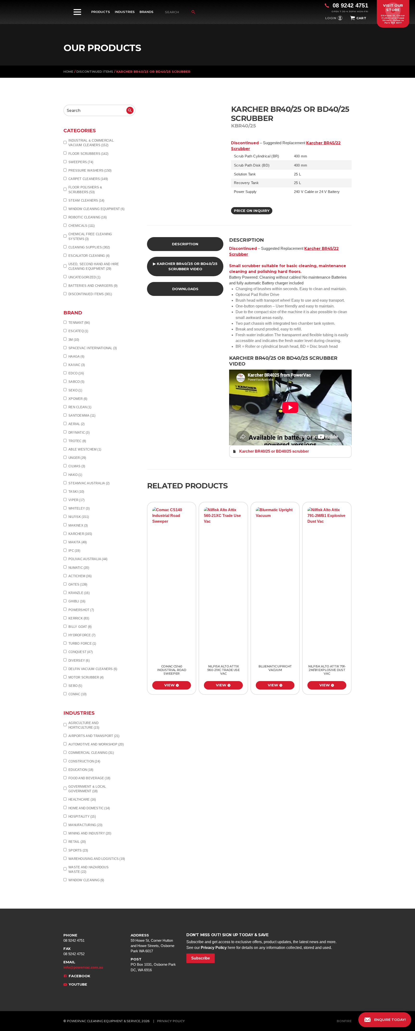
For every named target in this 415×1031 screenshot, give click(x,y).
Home (68, 71)
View (169, 685)
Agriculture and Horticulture (83, 725)
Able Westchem (84, 449)
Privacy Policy (214, 948)
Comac (77, 694)
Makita (77, 542)
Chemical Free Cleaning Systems (90, 236)
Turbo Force (82, 643)
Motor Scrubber (86, 677)
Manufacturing (85, 825)
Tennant (79, 322)
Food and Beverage (89, 778)
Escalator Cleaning (89, 256)
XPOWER (77, 399)
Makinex (78, 525)
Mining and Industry (89, 833)
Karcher (80, 534)
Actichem (80, 576)
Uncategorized (84, 277)
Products (100, 12)
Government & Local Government (87, 789)
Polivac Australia (87, 559)
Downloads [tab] (185, 289)
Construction (84, 761)
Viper (76, 500)
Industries (125, 12)
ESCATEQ (78, 331)
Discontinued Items (94, 71)
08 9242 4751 (74, 937)
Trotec (77, 441)
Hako (75, 475)
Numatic (78, 567)
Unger (77, 458)
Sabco (76, 382)
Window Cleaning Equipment (96, 209)
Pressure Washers (89, 170)
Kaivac (76, 365)
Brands (146, 12)
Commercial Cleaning (91, 753)
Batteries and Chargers (92, 286)
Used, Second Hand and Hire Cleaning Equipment (93, 266)
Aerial (76, 424)
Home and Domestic (89, 808)
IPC (74, 550)
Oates (77, 584)
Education (80, 770)
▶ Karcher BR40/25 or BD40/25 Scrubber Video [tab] (185, 266)
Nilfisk (78, 517)
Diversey (79, 660)
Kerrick (78, 618)
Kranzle (79, 593)
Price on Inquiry (251, 211)
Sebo (75, 686)
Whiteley (79, 508)
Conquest (80, 652)
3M (73, 340)
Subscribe (200, 958)
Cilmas (76, 466)
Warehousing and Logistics (96, 859)
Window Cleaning (86, 880)
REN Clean (79, 407)
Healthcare (82, 799)
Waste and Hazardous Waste (88, 869)
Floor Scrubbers (88, 154)
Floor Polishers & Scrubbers (85, 190)
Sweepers (80, 162)
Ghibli (76, 601)
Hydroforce (81, 635)
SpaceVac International (92, 348)
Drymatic (79, 432)
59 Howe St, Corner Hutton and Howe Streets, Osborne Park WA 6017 (152, 943)
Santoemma (81, 415)
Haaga (76, 356)
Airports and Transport (94, 736)
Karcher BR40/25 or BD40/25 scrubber (274, 451)
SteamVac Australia (89, 483)
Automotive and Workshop (96, 744)
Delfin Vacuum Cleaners (92, 669)
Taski (76, 491)
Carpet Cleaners (88, 179)
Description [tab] (185, 244)
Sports (78, 850)
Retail (77, 842)
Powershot (81, 610)
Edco (76, 373)
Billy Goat (80, 627)
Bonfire (344, 1021)
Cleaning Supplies (89, 247)
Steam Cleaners (86, 200)
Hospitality (82, 816)
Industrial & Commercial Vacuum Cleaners (91, 143)
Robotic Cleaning (87, 217)
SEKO (75, 390)
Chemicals (81, 226)
